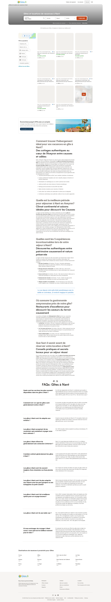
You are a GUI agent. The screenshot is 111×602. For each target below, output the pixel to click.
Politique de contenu (79, 598)
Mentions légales (59, 598)
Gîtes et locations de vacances (59, 23)
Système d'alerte (60, 599)
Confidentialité (70, 598)
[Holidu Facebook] (58, 595)
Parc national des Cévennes (75, 23)
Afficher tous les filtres (23, 66)
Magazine (44, 587)
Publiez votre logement (71, 2)
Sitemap (86, 598)
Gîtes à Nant (84, 23)
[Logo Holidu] (23, 2)
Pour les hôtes (80, 583)
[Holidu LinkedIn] (55, 595)
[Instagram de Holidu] (53, 595)
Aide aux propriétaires (64, 585)
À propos (43, 585)
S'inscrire (87, 2)
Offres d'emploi (45, 583)
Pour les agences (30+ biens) (84, 585)
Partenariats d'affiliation (64, 589)
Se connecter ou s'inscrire (26, 129)
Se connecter (80, 2)
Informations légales (51, 599)
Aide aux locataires (64, 583)
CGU (65, 598)
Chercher (82, 18)
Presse (61, 587)
